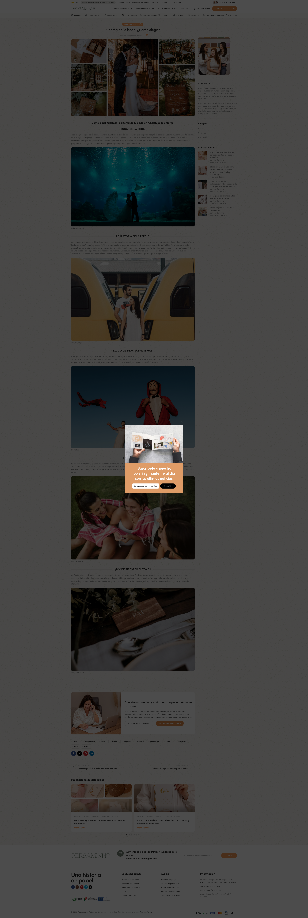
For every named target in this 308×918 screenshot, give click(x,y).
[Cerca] (182, 422)
